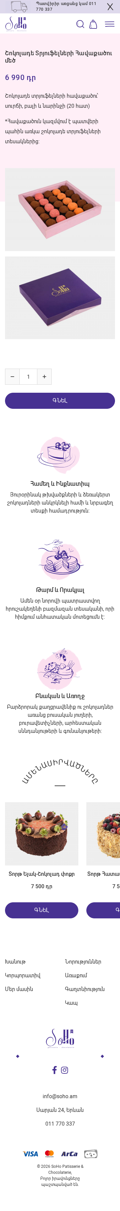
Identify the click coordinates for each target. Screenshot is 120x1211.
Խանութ (15, 962)
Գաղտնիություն (85, 989)
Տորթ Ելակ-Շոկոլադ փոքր (42, 874)
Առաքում (76, 975)
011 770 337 (60, 1124)
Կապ (71, 1003)
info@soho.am (60, 1096)
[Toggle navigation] (108, 24)
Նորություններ (83, 962)
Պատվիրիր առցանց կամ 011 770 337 (66, 6)
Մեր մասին (19, 989)
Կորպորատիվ (22, 975)
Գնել (60, 400)
